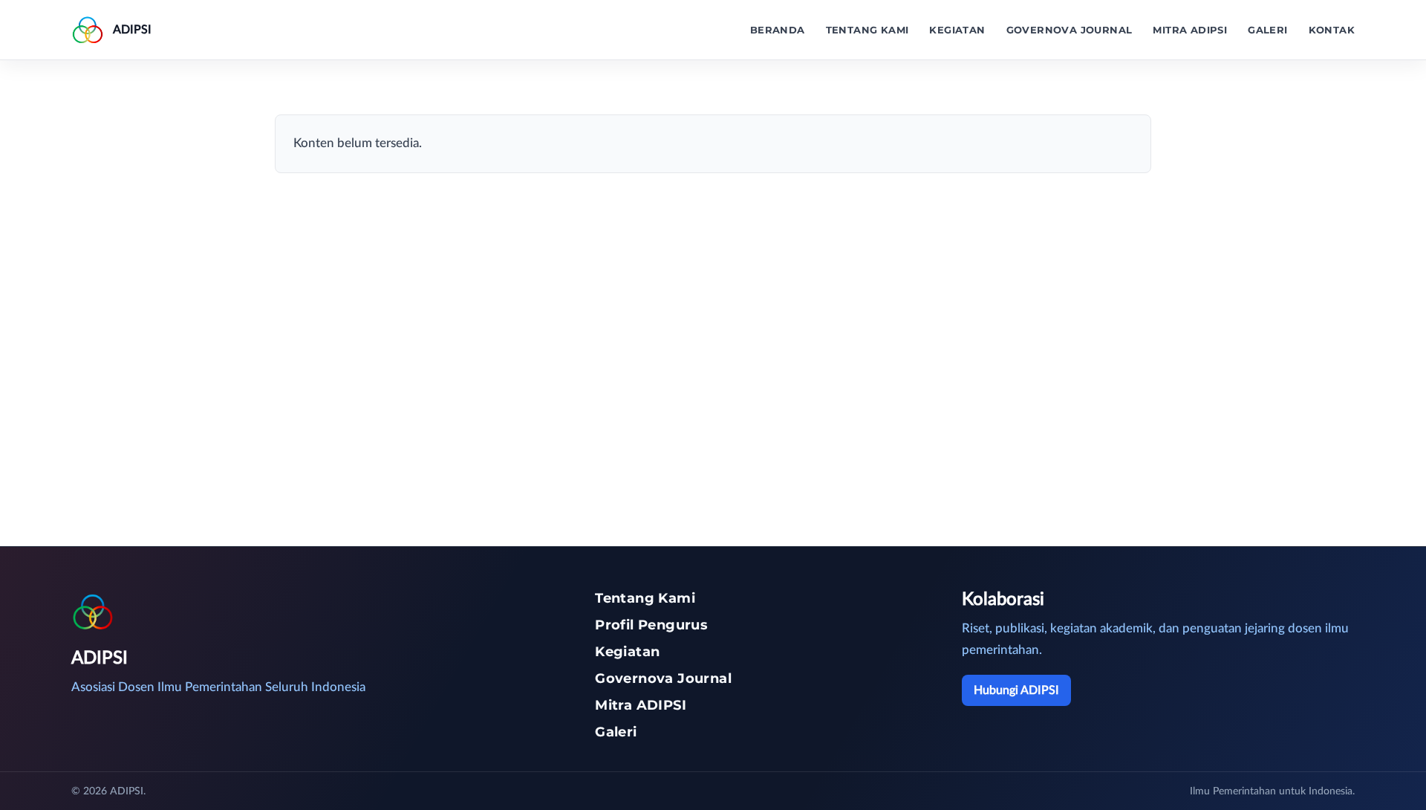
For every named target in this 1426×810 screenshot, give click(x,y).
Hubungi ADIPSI (1016, 690)
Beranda (777, 30)
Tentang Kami (867, 30)
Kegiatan (957, 30)
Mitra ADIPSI (1190, 30)
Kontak (1332, 30)
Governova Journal (1069, 30)
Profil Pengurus (651, 625)
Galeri (1267, 30)
